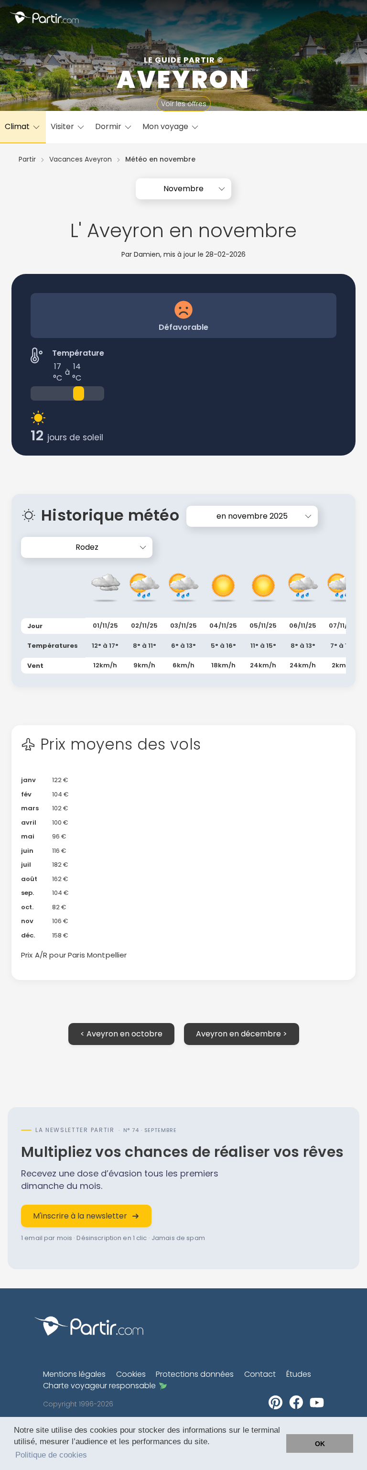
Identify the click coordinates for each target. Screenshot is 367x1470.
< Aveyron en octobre (121, 1033)
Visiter (63, 126)
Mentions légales (74, 1374)
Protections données (195, 1374)
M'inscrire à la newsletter (80, 1215)
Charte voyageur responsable (99, 1385)
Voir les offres (183, 104)
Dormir (109, 126)
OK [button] (320, 1444)
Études (298, 1374)
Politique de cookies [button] (51, 1454)
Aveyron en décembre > (241, 1033)
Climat (18, 126)
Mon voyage (166, 126)
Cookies (131, 1374)
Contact (260, 1374)
